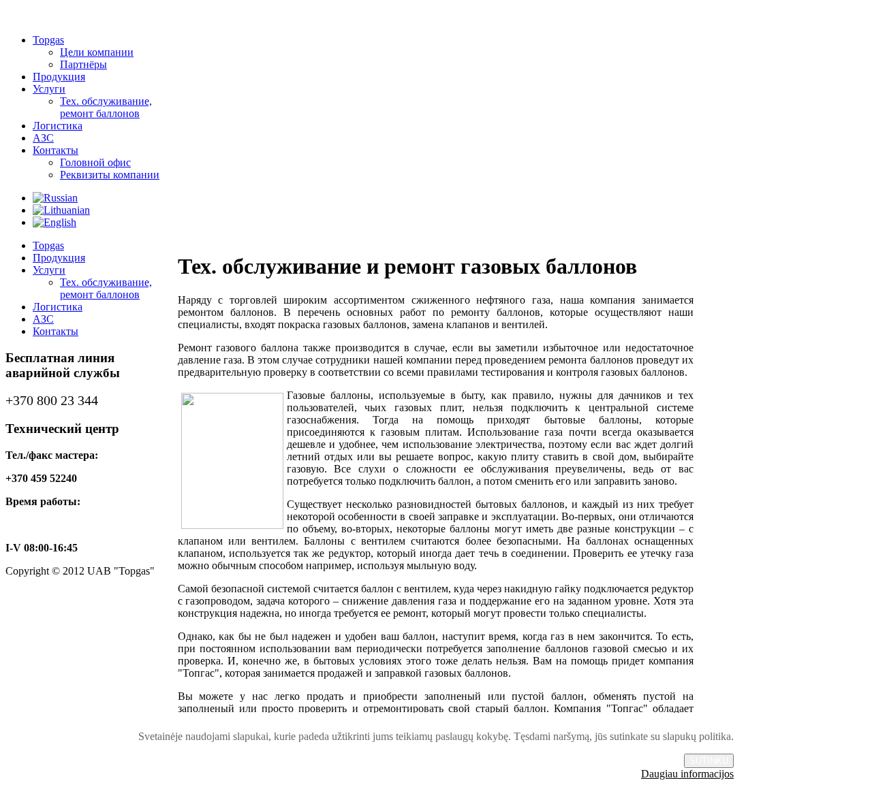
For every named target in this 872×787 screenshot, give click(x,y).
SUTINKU (708, 761)
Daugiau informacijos (687, 774)
